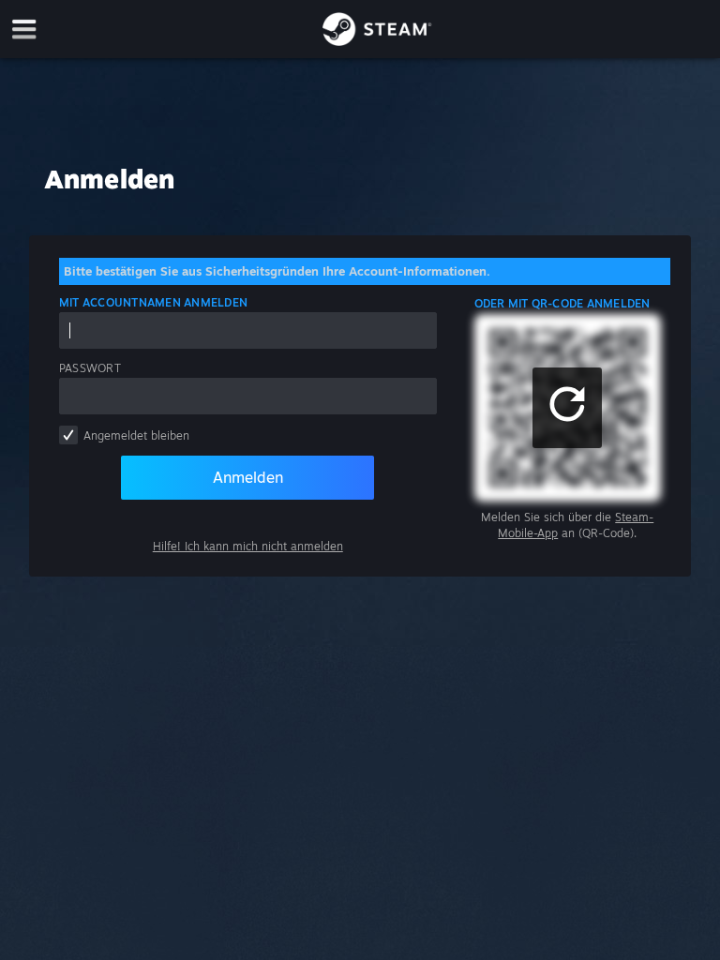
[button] (567, 408)
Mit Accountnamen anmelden (153, 302)
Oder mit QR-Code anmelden (562, 303)
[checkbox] (68, 435)
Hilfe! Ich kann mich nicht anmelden (248, 546)
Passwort (90, 368)
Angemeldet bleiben (136, 435)
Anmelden (248, 477)
